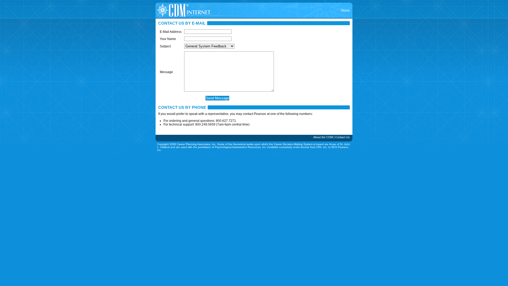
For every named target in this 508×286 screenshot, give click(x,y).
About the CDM (323, 137)
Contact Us (342, 137)
